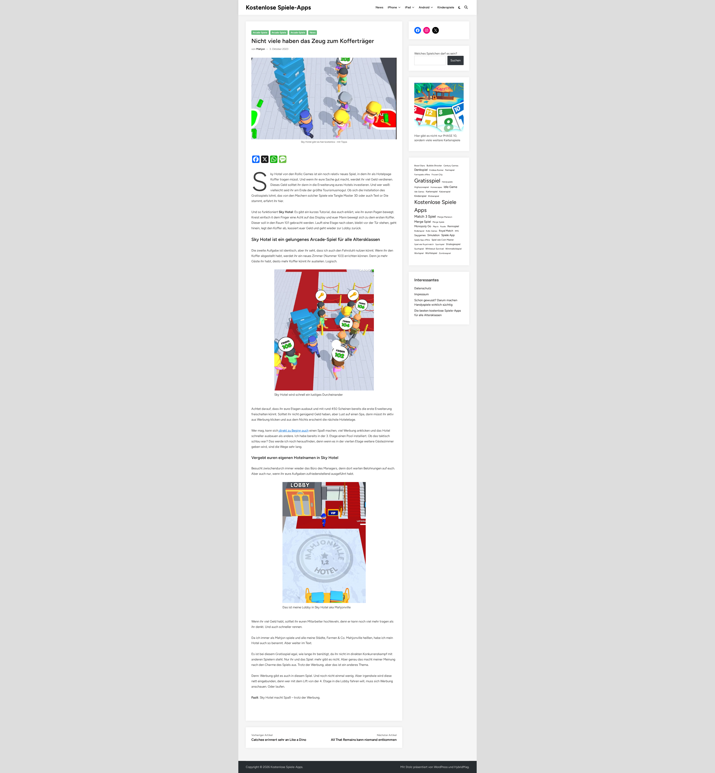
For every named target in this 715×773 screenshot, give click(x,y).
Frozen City (437, 174)
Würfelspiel (431, 253)
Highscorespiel (421, 187)
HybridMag (461, 767)
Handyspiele (447, 182)
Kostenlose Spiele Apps (435, 206)
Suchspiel (419, 248)
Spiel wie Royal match (424, 244)
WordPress (441, 767)
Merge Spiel (422, 221)
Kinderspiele (445, 7)
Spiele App (448, 235)
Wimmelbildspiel (453, 248)
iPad (408, 7)
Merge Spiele (438, 222)
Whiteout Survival (434, 248)
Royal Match (446, 230)
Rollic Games (431, 231)
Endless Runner (436, 170)
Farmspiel (450, 170)
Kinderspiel (420, 195)
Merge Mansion (444, 217)
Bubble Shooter (434, 165)
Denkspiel (421, 170)
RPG (457, 231)
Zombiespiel (445, 253)
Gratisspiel (427, 180)
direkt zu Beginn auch (293, 430)
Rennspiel (453, 226)
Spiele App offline (422, 240)
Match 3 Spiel (425, 216)
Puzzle (443, 226)
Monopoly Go (422, 226)
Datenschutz (422, 288)
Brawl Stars (419, 165)
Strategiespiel (453, 244)
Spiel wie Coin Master (443, 240)
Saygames (420, 235)
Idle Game (450, 187)
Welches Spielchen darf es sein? (435, 53)
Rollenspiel (419, 231)
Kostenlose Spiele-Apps (278, 7)
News (379, 7)
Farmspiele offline (422, 174)
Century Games (451, 165)
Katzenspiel (444, 191)
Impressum (421, 294)
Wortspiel (419, 253)
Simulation (433, 235)
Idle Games (419, 192)
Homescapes (436, 187)
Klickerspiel (433, 196)
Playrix (435, 226)
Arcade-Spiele (260, 32)
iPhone (392, 7)
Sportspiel (439, 244)
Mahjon (260, 49)
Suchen (455, 60)
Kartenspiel (432, 191)
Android (424, 7)
